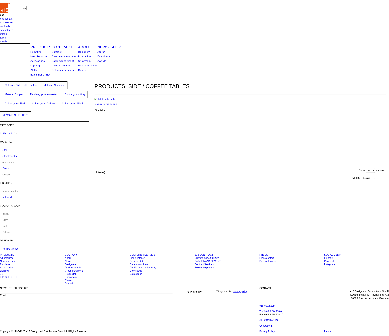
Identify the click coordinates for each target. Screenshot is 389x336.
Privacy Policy (267, 331)
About (84, 47)
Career (82, 70)
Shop (115, 47)
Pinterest (329, 261)
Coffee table (6, 133)
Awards (101, 61)
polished (7, 197)
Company (71, 255)
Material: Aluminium (54, 85)
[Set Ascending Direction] (378, 177)
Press (263, 255)
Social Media (332, 255)
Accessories (37, 61)
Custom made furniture (65, 56)
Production (84, 56)
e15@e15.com (267, 305)
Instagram (329, 264)
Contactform (265, 325)
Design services (61, 65)
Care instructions (139, 264)
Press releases (267, 261)
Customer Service (142, 255)
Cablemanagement (63, 61)
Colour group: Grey (74, 94)
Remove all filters (15, 115)
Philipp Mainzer (10, 248)
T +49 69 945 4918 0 (270, 311)
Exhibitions (103, 56)
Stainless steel (10, 156)
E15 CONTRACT (203, 255)
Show (362, 170)
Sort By (356, 177)
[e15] (16, 8)
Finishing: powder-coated (43, 94)
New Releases (39, 56)
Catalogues (136, 274)
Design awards (73, 267)
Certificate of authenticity (143, 267)
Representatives (87, 65)
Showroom (84, 61)
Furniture (35, 52)
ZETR (33, 70)
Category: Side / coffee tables (20, 85)
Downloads (136, 270)
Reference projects (63, 70)
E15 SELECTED (40, 74)
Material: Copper (13, 94)
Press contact (266, 258)
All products (6, 258)
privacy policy (240, 291)
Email (3, 295)
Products (41, 47)
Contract (62, 47)
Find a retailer (137, 258)
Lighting (35, 65)
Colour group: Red (14, 103)
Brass (5, 168)
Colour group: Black (72, 103)
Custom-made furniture (206, 258)
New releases (7, 261)
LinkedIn (328, 258)
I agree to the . (233, 291)
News (103, 47)
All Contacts (268, 320)
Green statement (74, 270)
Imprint (327, 331)
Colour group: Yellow (43, 103)
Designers (84, 52)
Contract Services (204, 264)
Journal (101, 52)
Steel (5, 150)
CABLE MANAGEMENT (207, 261)
